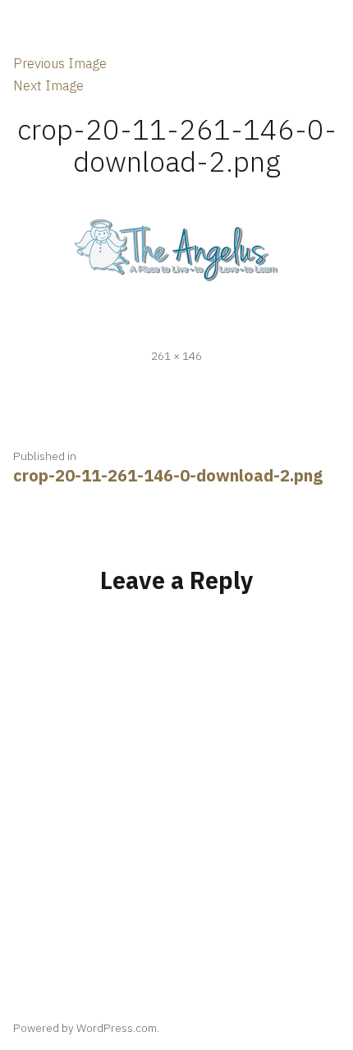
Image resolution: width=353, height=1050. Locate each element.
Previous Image (60, 63)
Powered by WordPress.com (85, 1027)
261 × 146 (176, 355)
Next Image (48, 85)
